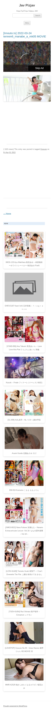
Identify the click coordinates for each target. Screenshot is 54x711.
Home (7, 213)
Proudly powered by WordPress (15, 706)
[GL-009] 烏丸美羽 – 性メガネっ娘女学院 (24, 420)
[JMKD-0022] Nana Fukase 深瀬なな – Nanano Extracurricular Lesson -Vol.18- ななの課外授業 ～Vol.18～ (24, 530)
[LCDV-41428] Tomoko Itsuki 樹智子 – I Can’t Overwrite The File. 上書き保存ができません (24, 572)
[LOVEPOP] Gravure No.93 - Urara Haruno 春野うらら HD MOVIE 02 (24, 649)
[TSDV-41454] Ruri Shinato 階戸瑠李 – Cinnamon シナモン (24, 613)
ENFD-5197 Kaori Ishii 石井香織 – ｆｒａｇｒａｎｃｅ (24, 307)
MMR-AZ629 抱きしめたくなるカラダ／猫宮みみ (24, 686)
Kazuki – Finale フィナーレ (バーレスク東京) (24, 383)
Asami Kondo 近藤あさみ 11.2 (24, 453)
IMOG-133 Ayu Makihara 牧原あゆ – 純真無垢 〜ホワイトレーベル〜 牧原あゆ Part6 (24, 264)
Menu (27, 23)
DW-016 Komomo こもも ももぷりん (24, 490)
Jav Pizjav (27, 5)
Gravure (43, 149)
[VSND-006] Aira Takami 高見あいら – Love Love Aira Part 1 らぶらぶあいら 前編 (24, 348)
